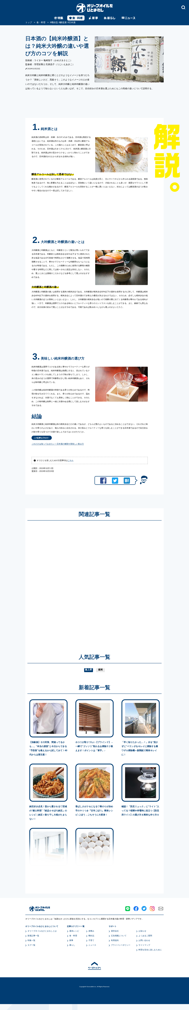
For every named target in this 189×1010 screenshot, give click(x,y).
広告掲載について (118, 936)
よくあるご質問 (145, 936)
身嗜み (91, 931)
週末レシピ (74, 931)
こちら (70, 460)
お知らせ (142, 931)
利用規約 (115, 940)
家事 (71, 940)
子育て (91, 940)
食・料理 (73, 936)
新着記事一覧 (33, 936)
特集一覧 (31, 940)
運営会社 (115, 931)
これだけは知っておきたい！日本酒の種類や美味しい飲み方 (58, 444)
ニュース (92, 945)
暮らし (72, 945)
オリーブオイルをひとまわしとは (42, 931)
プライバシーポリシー (120, 945)
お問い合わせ (144, 940)
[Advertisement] (68, 583)
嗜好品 (91, 936)
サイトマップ (144, 945)
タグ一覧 (31, 945)
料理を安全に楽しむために (150, 950)
